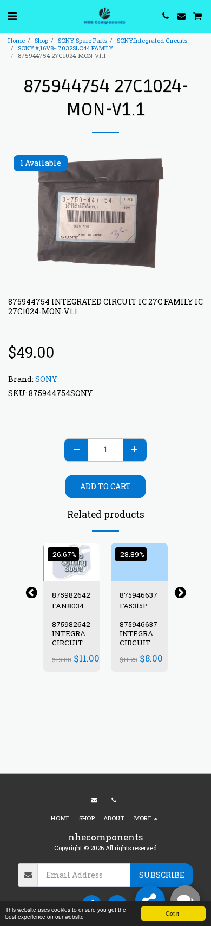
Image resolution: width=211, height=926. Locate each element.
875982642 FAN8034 (71, 600)
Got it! (173, 913)
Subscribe (161, 875)
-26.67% (63, 554)
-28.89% (130, 554)
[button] (12, 16)
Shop (41, 40)
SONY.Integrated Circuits (152, 40)
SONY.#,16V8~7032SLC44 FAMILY (65, 48)
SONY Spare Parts (82, 40)
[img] (71, 562)
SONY (46, 379)
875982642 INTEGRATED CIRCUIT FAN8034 (76, 637)
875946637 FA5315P (138, 600)
